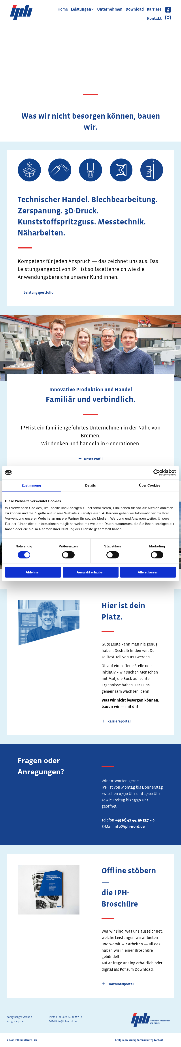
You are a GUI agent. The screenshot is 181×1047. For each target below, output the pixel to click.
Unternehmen (110, 9)
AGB (117, 1040)
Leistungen (81, 9)
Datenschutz (144, 1040)
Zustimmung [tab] (31, 485)
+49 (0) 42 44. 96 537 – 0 (135, 820)
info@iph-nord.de (129, 826)
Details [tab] (90, 485)
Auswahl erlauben (90, 572)
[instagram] (168, 18)
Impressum (128, 1040)
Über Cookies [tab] (149, 485)
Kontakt (154, 18)
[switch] (68, 554)
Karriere (154, 9)
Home (63, 9)
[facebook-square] (168, 10)
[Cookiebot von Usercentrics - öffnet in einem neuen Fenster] (156, 472)
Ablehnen (33, 572)
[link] (82, 9)
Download (135, 9)
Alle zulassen (148, 572)
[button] (36, 292)
